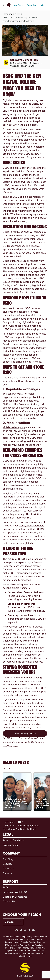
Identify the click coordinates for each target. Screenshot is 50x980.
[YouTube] (33, 930)
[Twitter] (21, 930)
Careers (7, 873)
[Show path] (18, 14)
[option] (19, 912)
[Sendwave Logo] (9, 5)
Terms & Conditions (14, 840)
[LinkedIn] (29, 930)
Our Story (18, 5)
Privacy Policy (10, 845)
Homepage (8, 14)
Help (42, 5)
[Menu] (3, 5)
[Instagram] (25, 930)
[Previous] (5, 768)
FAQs (5, 887)
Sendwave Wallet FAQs (15, 892)
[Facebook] (17, 930)
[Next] (9, 768)
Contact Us (9, 901)
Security (7, 863)
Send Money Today (25, 733)
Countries (31, 5)
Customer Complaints (15, 896)
